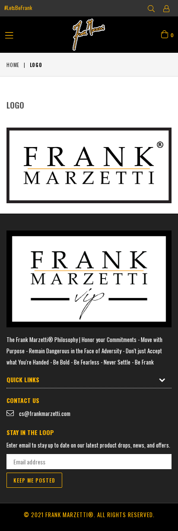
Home (12, 64)
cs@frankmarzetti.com (44, 413)
